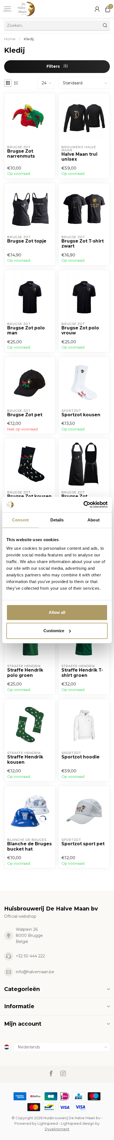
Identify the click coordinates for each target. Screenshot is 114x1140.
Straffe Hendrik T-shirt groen (82, 673)
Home (9, 39)
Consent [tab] (20, 520)
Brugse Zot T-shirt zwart (82, 244)
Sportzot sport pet (83, 843)
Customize (53, 630)
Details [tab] (57, 520)
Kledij (29, 39)
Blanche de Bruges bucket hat (29, 846)
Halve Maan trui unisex (79, 157)
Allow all (57, 612)
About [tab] (93, 520)
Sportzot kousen (80, 414)
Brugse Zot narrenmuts (21, 154)
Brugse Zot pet (24, 414)
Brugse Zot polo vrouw (80, 331)
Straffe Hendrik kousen (25, 760)
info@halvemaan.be (35, 971)
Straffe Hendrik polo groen (25, 673)
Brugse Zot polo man (26, 331)
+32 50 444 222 (30, 956)
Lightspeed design (77, 1123)
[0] (107, 8)
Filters (53, 66)
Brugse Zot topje (26, 241)
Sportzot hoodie (80, 757)
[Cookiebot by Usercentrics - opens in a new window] (83, 504)
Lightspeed (47, 1123)
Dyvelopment (57, 1129)
